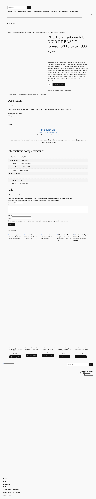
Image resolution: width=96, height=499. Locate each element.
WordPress (86, 373)
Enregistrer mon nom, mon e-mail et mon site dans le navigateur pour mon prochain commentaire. (39, 221)
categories (12, 23)
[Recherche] (29, 7)
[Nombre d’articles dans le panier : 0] (88, 15)
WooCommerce (88, 375)
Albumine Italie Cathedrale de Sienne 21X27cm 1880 (31, 348)
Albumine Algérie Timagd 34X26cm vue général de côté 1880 (15, 349)
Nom (9, 215)
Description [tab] (12, 94)
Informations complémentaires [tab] (28, 94)
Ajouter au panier (59, 84)
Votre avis (11, 205)
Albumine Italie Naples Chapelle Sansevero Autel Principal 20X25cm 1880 (64, 349)
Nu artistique (28, 32)
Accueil (9, 32)
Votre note (11, 203)
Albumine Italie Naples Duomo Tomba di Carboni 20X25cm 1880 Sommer (81, 349)
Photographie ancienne (18, 32)
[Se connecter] (91, 15)
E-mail (10, 218)
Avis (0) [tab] (43, 94)
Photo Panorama (87, 371)
